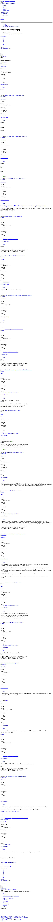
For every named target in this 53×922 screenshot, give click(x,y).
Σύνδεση (2, 19)
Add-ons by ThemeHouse (6, 918)
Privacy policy (6, 903)
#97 (4, 728)
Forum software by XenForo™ (13, 916)
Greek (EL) (5, 899)
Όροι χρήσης (5, 902)
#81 (4, 87)
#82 (4, 120)
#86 (4, 287)
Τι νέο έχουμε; (6, 7)
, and (14, 452)
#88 (4, 357)
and (12, 410)
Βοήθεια (5, 905)
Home (4, 5)
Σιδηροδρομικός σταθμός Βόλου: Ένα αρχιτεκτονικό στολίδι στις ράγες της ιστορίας (23, 206)
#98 (4, 761)
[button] (2, 2)
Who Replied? (3, 62)
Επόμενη (2, 47)
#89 (4, 398)
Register (2, 21)
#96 (4, 691)
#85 (4, 244)
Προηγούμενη (3, 36)
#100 (4, 849)
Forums (4, 6)
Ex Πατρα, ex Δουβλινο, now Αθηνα (10, 239)
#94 (4, 611)
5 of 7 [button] (10, 48)
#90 (4, 439)
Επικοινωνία (5, 901)
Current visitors (6, 10)
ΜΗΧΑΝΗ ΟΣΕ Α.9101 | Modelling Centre (10, 811)
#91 (4, 480)
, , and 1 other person (16, 136)
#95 (4, 650)
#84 (4, 203)
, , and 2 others (14, 95)
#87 (4, 320)
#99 (4, 804)
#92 (4, 519)
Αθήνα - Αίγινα (6, 282)
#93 (4, 562)
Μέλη (4, 9)
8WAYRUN (18, 919)
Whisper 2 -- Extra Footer (8, 898)
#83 (4, 161)
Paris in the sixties (6, 844)
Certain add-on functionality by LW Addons (14, 917)
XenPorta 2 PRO (4, 919)
